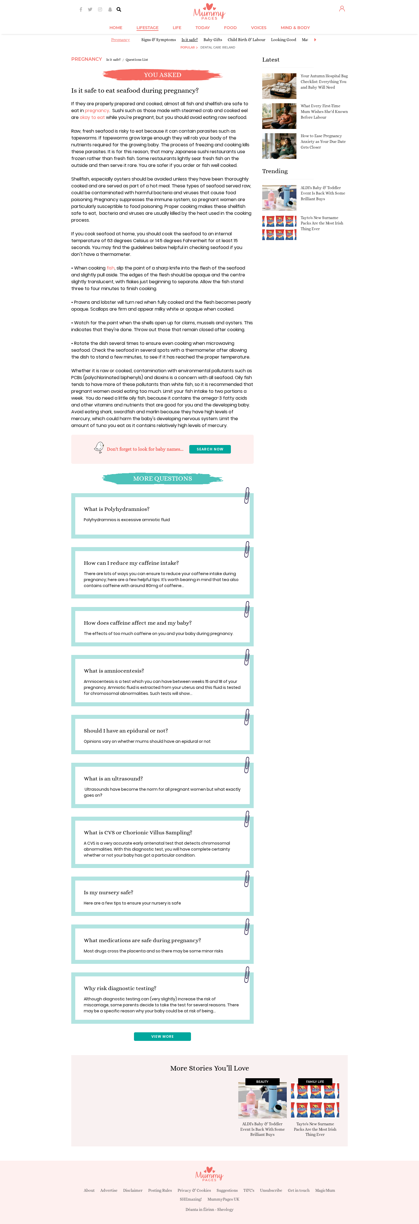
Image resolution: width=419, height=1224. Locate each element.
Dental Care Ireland (217, 47)
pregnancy (97, 110)
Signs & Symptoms (158, 39)
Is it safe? (190, 39)
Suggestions (227, 1190)
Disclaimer (133, 1190)
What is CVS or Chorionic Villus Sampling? (138, 832)
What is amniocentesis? (114, 670)
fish (111, 268)
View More (162, 1036)
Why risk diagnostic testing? (120, 988)
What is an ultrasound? (113, 778)
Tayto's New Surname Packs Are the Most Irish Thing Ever (322, 223)
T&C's (248, 1190)
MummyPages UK (223, 1199)
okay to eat (92, 117)
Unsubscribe (271, 1190)
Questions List (137, 60)
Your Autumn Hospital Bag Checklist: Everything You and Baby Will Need (324, 81)
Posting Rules (160, 1190)
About (89, 1190)
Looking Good (283, 39)
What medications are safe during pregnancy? (142, 940)
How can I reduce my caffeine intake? (131, 563)
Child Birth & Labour (246, 39)
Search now (210, 449)
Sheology (225, 1209)
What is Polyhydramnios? (117, 509)
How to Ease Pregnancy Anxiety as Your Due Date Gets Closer (323, 141)
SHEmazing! (191, 1199)
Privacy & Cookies (194, 1190)
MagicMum (325, 1190)
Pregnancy (120, 39)
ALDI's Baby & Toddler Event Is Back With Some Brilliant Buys (323, 193)
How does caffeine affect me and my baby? (138, 623)
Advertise (108, 1190)
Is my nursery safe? (108, 892)
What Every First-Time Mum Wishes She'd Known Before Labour (324, 111)
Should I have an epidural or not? (126, 730)
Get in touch (299, 1190)
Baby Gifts (213, 39)
